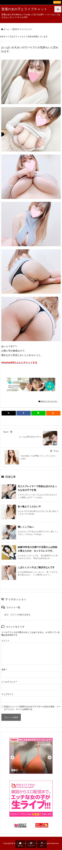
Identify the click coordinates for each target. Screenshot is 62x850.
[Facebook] (23, 413)
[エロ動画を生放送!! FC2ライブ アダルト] (31, 798)
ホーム (6, 29)
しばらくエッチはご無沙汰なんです (36, 567)
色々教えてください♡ (29, 506)
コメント (5, 640)
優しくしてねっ (26, 526)
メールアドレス (9, 682)
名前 (4, 669)
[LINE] (38, 413)
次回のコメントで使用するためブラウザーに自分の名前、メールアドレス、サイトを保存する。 (32, 707)
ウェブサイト (7, 694)
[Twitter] (9, 413)
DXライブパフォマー (23, 29)
